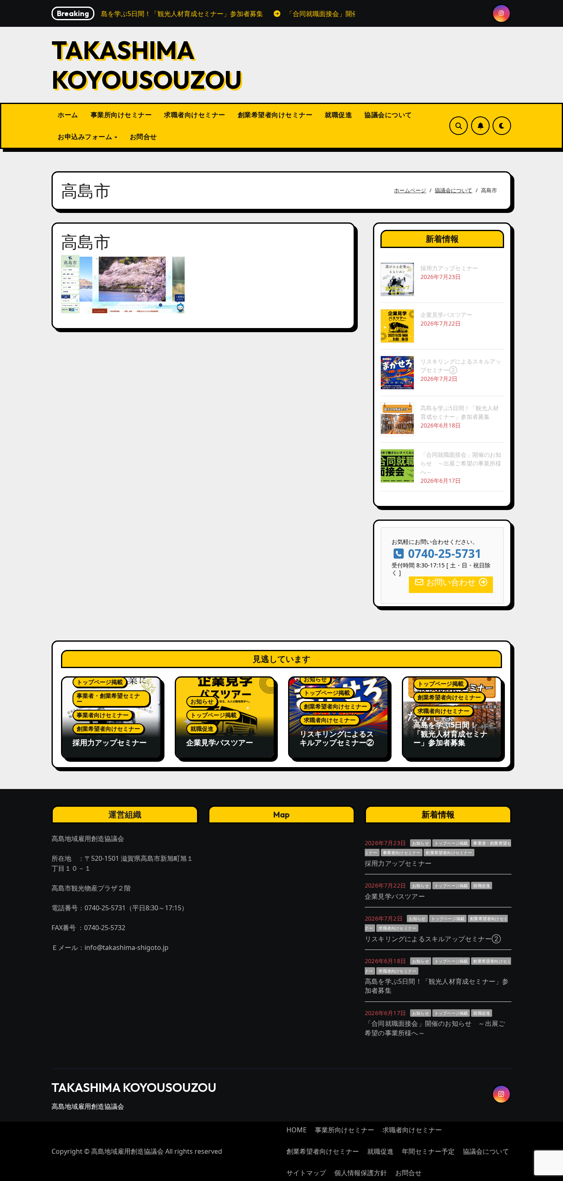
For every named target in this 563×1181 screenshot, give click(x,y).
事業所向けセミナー (121, 115)
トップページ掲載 (100, 682)
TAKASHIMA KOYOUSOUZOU (147, 64)
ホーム (68, 115)
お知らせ (201, 701)
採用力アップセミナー (449, 268)
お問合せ (143, 136)
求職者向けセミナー (194, 115)
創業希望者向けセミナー (275, 115)
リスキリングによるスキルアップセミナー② (337, 738)
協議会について (388, 115)
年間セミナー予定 (428, 1151)
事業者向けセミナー (103, 715)
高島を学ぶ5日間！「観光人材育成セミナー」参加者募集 (450, 733)
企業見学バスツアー (446, 315)
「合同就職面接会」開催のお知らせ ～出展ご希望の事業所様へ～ (460, 463)
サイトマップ (306, 1172)
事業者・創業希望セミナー (108, 698)
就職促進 (338, 115)
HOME (296, 1129)
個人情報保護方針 (360, 1172)
